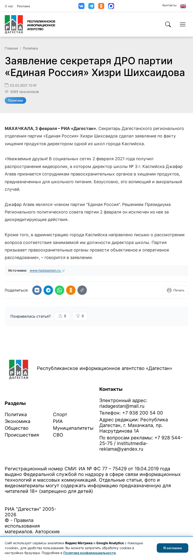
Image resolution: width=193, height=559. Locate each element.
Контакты (169, 5)
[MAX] (111, 6)
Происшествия (22, 435)
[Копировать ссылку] (82, 290)
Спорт (60, 414)
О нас (9, 6)
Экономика (17, 421)
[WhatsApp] (59, 290)
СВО (58, 435)
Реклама (23, 6)
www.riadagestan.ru (45, 270)
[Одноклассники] (101, 6)
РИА (58, 421)
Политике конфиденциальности (89, 553)
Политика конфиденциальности (26, 498)
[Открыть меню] (182, 24)
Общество (16, 428)
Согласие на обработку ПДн (72, 498)
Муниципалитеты (73, 428)
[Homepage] (30, 24)
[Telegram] (91, 6)
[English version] (183, 6)
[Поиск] (168, 24)
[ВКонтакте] (81, 6)
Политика (30, 48)
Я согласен (172, 548)
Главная (11, 48)
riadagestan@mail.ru (122, 406)
